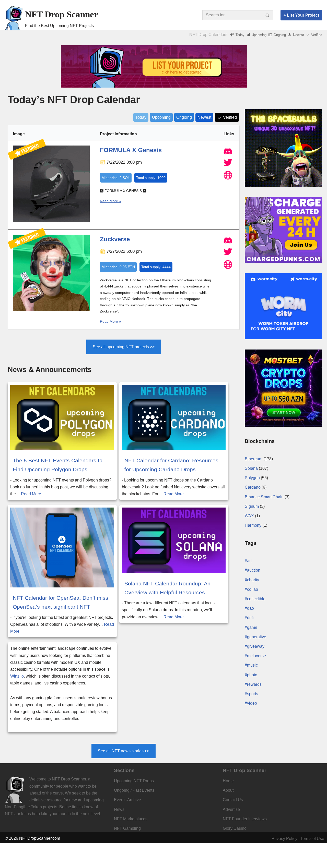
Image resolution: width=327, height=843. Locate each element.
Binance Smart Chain (264, 497)
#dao (249, 608)
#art (248, 561)
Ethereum (253, 459)
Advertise (231, 809)
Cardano (253, 487)
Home (228, 781)
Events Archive (127, 800)
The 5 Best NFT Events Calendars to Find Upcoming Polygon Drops (57, 464)
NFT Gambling (127, 828)
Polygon (252, 478)
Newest (298, 35)
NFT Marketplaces (130, 819)
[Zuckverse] (51, 310)
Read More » (110, 201)
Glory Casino (235, 828)
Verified (316, 35)
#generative (255, 637)
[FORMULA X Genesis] (51, 221)
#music (251, 665)
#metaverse (255, 656)
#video (251, 703)
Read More (31, 494)
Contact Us (233, 800)
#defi (249, 618)
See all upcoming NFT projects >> (124, 347)
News (119, 809)
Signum (252, 506)
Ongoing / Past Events (134, 790)
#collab (251, 589)
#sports (251, 694)
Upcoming (258, 35)
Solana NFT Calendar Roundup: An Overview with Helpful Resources (167, 588)
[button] (267, 15)
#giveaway (254, 646)
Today (239, 35)
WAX (249, 516)
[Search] (267, 15)
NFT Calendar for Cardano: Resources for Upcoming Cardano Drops (171, 464)
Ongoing (279, 35)
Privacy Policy (284, 838)
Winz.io (17, 676)
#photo (251, 675)
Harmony (253, 525)
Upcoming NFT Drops (134, 781)
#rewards (253, 684)
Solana (251, 468)
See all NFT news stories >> (123, 751)
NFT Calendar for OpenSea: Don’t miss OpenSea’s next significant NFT (60, 602)
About (228, 790)
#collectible (255, 599)
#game (251, 627)
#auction (252, 570)
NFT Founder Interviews (245, 819)
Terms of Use (312, 838)
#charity (252, 580)
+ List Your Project (301, 15)
